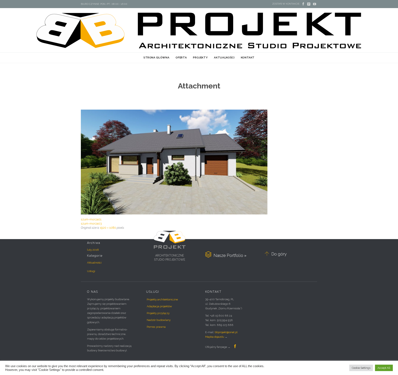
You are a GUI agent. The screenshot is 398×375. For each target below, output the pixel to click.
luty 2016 (93, 249)
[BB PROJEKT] (199, 30)
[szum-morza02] (199, 162)
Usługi (91, 271)
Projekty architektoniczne (162, 299)
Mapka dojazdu (214, 336)
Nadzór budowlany (159, 320)
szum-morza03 (91, 223)
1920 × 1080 (108, 227)
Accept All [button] (383, 367)
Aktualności (94, 262)
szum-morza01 (91, 219)
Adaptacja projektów (159, 306)
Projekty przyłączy (158, 313)
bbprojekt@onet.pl (226, 332)
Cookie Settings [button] (361, 367)
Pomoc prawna (156, 326)
